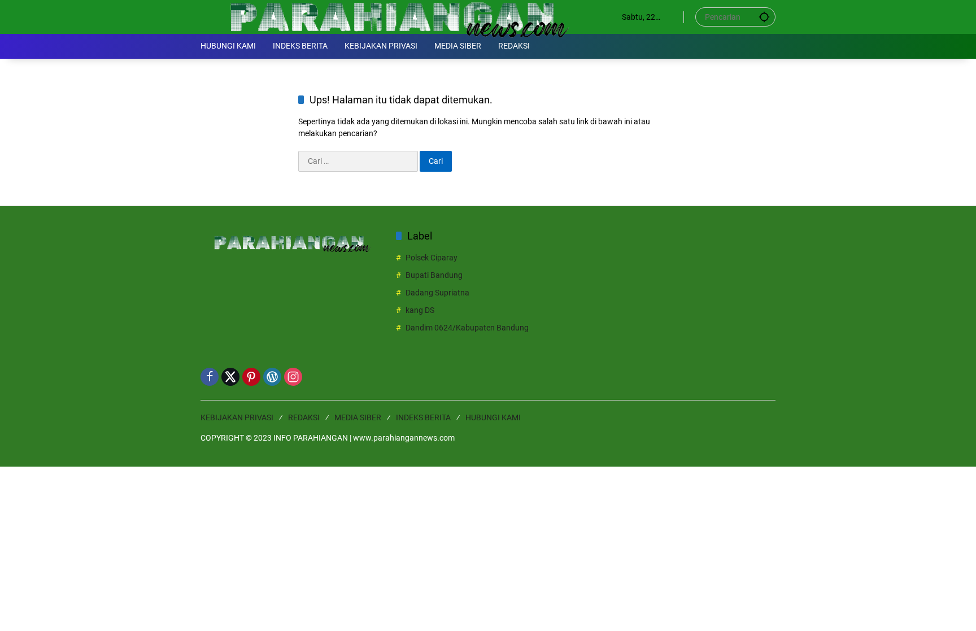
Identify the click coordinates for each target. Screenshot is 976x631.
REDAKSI (304, 417)
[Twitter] (230, 377)
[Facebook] (210, 377)
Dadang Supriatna (437, 292)
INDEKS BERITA (423, 417)
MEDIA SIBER (357, 417)
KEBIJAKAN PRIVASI (237, 417)
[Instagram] (293, 377)
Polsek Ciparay (431, 257)
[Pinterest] (251, 377)
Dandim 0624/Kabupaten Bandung (467, 327)
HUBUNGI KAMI (493, 417)
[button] (764, 16)
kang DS (420, 310)
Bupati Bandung (434, 275)
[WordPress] (272, 377)
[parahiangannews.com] (400, 16)
